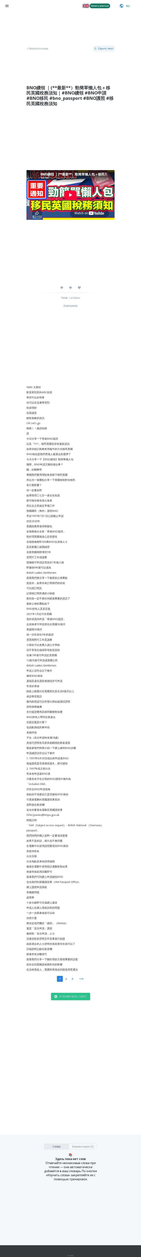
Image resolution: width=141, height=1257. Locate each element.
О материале (70, 305)
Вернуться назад (38, 48)
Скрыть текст (105, 48)
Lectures (74, 298)
